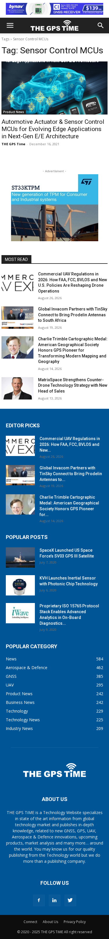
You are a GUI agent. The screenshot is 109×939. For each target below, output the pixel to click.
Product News (13, 112)
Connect (30, 921)
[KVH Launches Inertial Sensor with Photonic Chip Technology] (20, 585)
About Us (50, 921)
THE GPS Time (13, 144)
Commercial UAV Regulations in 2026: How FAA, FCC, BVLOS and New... (70, 444)
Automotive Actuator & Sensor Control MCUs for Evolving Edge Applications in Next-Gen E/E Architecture (52, 129)
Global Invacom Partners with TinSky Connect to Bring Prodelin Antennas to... (71, 474)
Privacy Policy (75, 921)
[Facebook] (39, 900)
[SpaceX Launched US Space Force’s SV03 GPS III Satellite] (20, 557)
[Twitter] (70, 900)
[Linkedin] (54, 900)
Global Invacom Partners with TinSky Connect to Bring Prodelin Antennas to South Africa (72, 315)
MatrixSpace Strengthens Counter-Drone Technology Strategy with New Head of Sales (72, 385)
